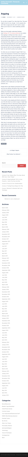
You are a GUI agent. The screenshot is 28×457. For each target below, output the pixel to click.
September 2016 (6, 270)
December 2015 (6, 292)
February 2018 (5, 229)
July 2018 (4, 217)
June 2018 (4, 219)
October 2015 (5, 296)
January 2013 (5, 373)
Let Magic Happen (14, 150)
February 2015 (5, 316)
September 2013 (6, 354)
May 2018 (4, 222)
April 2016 (4, 282)
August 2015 (5, 301)
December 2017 (6, 234)
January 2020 (5, 212)
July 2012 (4, 388)
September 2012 (6, 383)
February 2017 (5, 258)
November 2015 (6, 294)
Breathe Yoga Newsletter (8, 406)
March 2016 (5, 284)
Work (3, 437)
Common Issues (20, 17)
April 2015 (4, 311)
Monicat (7, 199)
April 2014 (4, 340)
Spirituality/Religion (7, 428)
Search (4, 162)
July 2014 (4, 332)
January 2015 (5, 318)
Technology (5, 430)
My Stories (4, 420)
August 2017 (5, 243)
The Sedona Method (15, 33)
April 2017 (4, 253)
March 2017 (5, 255)
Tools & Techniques (7, 432)
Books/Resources (6, 404)
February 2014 (5, 342)
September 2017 (6, 241)
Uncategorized (5, 435)
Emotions (4, 143)
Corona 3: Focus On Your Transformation (12, 183)
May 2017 (4, 251)
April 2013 (4, 366)
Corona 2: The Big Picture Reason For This (12, 186)
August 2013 (5, 356)
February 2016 (5, 287)
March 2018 (5, 227)
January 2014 (5, 344)
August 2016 (5, 272)
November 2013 (6, 349)
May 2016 (4, 279)
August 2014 (5, 330)
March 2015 (5, 313)
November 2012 (6, 378)
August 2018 (5, 215)
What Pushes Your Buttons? (13, 154)
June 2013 (4, 361)
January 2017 (5, 260)
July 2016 (4, 275)
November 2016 (6, 265)
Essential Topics (6, 418)
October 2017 (5, 239)
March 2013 (5, 368)
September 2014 (6, 328)
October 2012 (5, 380)
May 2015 (4, 308)
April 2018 (4, 224)
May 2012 (4, 390)
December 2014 (6, 320)
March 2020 (5, 207)
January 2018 (5, 231)
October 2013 (5, 352)
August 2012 (5, 385)
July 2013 (4, 359)
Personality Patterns (7, 425)
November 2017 (6, 236)
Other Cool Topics (6, 423)
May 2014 (4, 337)
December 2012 (6, 376)
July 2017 (4, 246)
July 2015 (4, 304)
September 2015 (6, 299)
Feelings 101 (6, 33)
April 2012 (4, 392)
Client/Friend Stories (7, 408)
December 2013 (6, 347)
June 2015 (4, 306)
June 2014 (4, 335)
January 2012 (5, 395)
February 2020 (5, 210)
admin (3, 17)
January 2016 (5, 289)
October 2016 (5, 267)
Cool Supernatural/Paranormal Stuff (11, 413)
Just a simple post (15, 199)
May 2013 (4, 364)
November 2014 (6, 323)
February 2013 (5, 371)
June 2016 (4, 277)
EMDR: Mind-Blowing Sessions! (9, 416)
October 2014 (5, 325)
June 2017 (4, 248)
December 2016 (6, 263)
